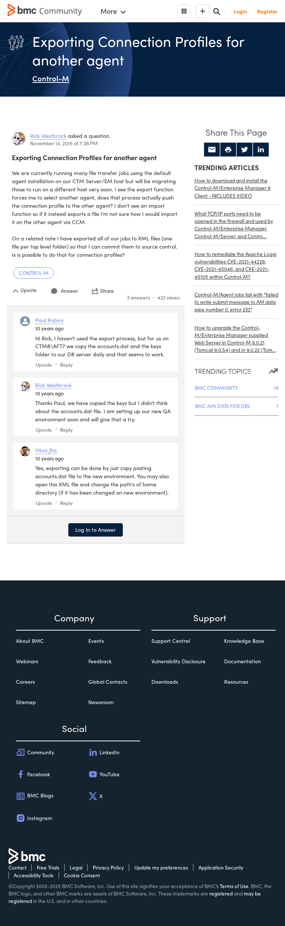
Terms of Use (234, 886)
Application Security (221, 867)
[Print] (228, 150)
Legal (76, 867)
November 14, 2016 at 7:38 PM (64, 143)
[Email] (212, 150)
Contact (17, 867)
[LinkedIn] (261, 150)
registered (221, 893)
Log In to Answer (95, 529)
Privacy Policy (108, 867)
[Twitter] (244, 150)
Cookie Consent (82, 875)
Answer (69, 290)
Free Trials (48, 867)
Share (107, 291)
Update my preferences (161, 867)
